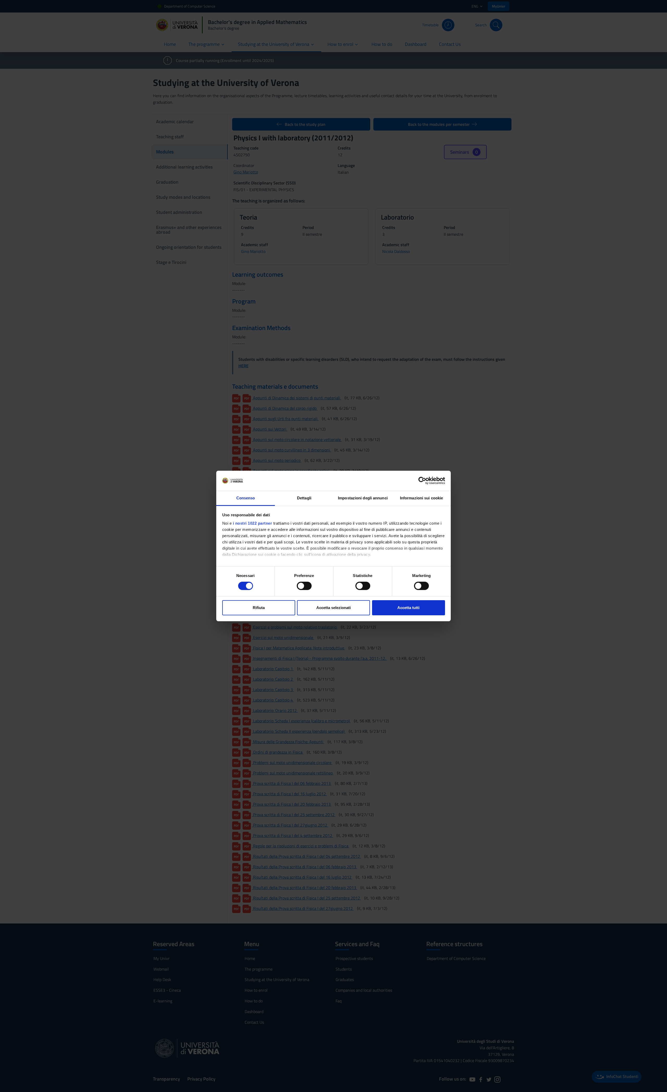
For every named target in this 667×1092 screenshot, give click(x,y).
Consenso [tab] (245, 498)
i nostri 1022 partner (252, 523)
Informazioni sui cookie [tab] (421, 498)
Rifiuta (259, 607)
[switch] (304, 586)
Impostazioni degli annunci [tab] (363, 498)
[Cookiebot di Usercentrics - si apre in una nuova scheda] (422, 481)
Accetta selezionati (333, 607)
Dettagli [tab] (304, 498)
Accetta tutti (408, 607)
